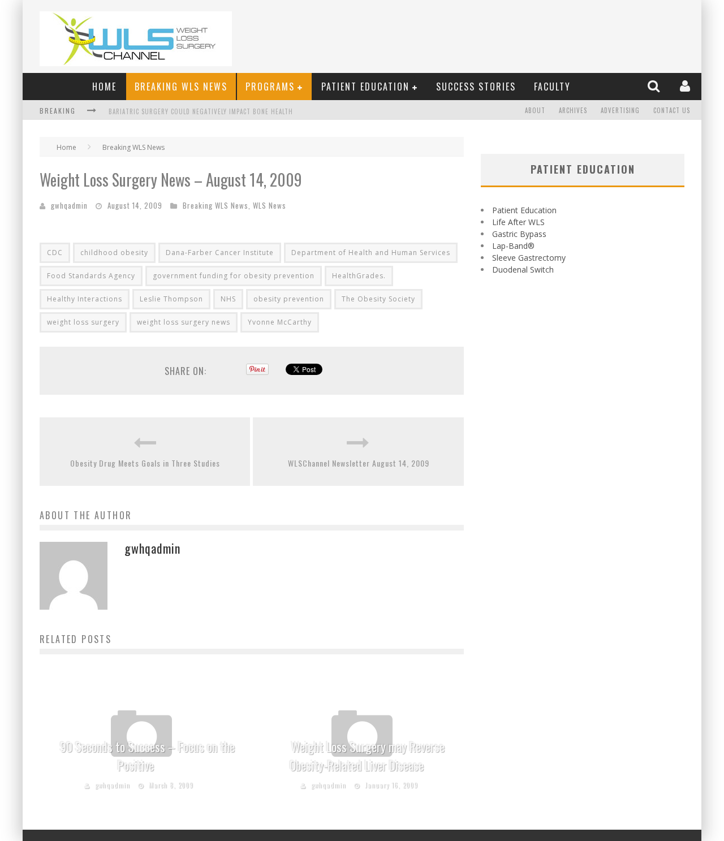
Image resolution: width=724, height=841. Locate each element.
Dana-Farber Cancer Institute (220, 252)
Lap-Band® (513, 245)
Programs (270, 86)
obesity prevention (288, 299)
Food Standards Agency (91, 276)
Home (104, 86)
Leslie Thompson (171, 299)
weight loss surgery (83, 322)
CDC (55, 252)
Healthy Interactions (84, 299)
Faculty (552, 86)
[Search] (655, 86)
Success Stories (476, 86)
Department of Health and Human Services (370, 252)
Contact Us (671, 110)
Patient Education (365, 86)
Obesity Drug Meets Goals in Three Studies (145, 463)
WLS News (269, 205)
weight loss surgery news (183, 322)
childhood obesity (114, 252)
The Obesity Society (378, 299)
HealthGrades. (359, 276)
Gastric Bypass (519, 233)
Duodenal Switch (523, 269)
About (535, 110)
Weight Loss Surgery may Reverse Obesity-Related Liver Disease (367, 756)
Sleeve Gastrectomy (529, 257)
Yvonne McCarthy (280, 322)
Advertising (620, 110)
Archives (573, 110)
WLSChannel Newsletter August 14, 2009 (358, 463)
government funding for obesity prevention (233, 276)
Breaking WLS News (181, 86)
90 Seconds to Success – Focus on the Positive (147, 756)
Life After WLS (518, 222)
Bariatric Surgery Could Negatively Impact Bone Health (201, 102)
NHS (228, 299)
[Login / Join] (686, 86)
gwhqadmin (69, 205)
